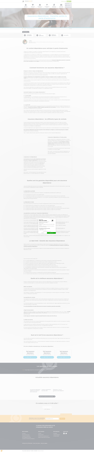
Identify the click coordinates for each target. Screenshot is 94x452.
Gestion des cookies (42, 229)
